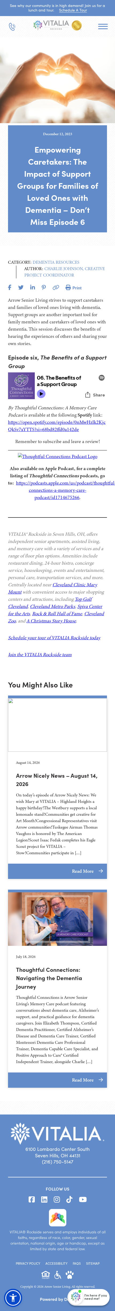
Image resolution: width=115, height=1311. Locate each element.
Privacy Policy (28, 1263)
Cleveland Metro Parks (52, 606)
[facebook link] (32, 1199)
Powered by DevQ (57, 1299)
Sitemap (92, 1263)
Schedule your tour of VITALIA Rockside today (54, 637)
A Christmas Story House (51, 621)
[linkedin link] (44, 1199)
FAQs (77, 1263)
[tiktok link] (69, 1199)
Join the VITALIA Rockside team (40, 654)
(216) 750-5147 (57, 1161)
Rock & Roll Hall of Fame (57, 613)
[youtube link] (83, 1199)
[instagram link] (57, 1199)
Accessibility (56, 1263)
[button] (13, 1298)
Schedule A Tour (73, 10)
